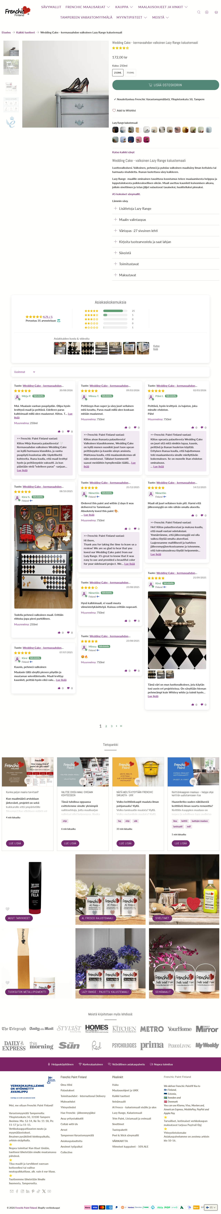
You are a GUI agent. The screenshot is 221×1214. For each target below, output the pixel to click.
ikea (175, 821)
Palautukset (67, 1090)
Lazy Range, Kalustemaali (127, 1112)
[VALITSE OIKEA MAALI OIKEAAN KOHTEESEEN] (83, 771)
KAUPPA (121, 7)
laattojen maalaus (200, 821)
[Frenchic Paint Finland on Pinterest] (33, 1191)
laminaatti (177, 826)
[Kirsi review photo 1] (177, 630)
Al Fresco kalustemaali (97, 918)
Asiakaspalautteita (71, 1141)
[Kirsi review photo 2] (152, 674)
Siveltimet (162, 918)
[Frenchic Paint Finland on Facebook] (17, 1191)
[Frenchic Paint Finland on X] (44, 1191)
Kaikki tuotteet (25, 32)
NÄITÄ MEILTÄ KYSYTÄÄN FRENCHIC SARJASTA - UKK (135, 793)
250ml (118, 72)
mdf (189, 826)
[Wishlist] (211, 12)
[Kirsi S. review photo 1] (43, 557)
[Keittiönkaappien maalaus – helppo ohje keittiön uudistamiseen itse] (193, 771)
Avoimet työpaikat (72, 1146)
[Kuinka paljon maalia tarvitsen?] (27, 771)
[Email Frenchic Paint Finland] (11, 1191)
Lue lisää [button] (22, 470)
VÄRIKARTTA (120, 1141)
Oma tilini (66, 1084)
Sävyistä (125, 253)
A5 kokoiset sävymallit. (126, 194)
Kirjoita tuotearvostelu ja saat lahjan (145, 242)
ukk (135, 821)
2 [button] (106, 726)
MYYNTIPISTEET (129, 17)
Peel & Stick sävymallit (125, 1135)
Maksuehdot (68, 1101)
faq (119, 821)
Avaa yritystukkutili (72, 1118)
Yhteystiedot (68, 1107)
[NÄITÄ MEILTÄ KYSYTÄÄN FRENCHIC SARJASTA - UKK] (138, 771)
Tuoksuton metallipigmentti (27, 992)
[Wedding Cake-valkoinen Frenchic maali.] (65, 84)
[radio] (115, 130)
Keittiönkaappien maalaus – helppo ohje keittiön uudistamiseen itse (192, 793)
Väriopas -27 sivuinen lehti (138, 231)
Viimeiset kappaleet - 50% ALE (130, 1146)
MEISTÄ (158, 17)
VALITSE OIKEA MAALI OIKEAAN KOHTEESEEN (77, 793)
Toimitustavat (129, 264)
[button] (120, 48)
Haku (115, 1084)
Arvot (64, 1129)
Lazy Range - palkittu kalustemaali (105, 992)
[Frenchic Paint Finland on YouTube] (49, 1191)
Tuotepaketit (119, 1129)
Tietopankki (110, 744)
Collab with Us (69, 1124)
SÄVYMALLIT (51, 7)
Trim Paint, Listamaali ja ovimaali (131, 1118)
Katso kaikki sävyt (123, 152)
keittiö (184, 821)
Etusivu (6, 32)
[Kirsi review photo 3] (161, 674)
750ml (130, 72)
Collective (66, 1152)
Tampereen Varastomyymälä (77, 1135)
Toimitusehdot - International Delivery (83, 1096)
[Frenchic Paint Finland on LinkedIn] (27, 1191)
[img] (22, 390)
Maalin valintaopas (132, 220)
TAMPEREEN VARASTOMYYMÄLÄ (86, 17)
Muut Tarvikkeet (19, 918)
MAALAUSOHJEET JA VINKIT (160, 7)
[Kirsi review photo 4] (170, 674)
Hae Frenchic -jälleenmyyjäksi (78, 1112)
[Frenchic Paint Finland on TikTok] (38, 1191)
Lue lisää (15, 843)
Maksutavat (127, 275)
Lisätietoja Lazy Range (135, 208)
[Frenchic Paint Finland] (18, 12)
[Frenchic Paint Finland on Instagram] (22, 1191)
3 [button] (111, 726)
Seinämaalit (163, 992)
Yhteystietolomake (175, 1132)
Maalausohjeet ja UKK (125, 1090)
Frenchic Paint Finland (26, 1207)
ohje (65, 821)
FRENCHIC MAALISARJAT (85, 7)
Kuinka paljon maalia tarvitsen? (22, 792)
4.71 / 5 (47, 316)
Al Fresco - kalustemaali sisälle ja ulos (134, 1107)
